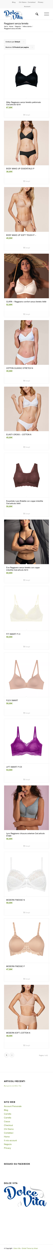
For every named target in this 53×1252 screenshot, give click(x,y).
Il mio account (10, 1140)
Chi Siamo (23, 2)
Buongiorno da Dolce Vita (12, 1086)
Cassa (7, 1121)
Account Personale (12, 1106)
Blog (14, 2)
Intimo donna (27, 26)
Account (27, 6)
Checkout (8, 1125)
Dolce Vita (17, 1248)
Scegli (27, 115)
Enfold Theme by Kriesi (30, 1248)
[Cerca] (37, 14)
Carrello (7, 1113)
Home (11, 26)
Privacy (40, 2)
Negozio (18, 26)
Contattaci (31, 2)
